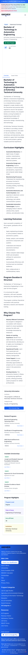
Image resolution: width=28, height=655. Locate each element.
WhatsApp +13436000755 (11, 645)
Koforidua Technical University (13, 37)
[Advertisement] (14, 61)
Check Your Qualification (9, 562)
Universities (4, 568)
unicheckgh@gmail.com (19, 644)
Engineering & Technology (15, 24)
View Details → (20, 425)
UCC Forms (4, 626)
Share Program (10, 42)
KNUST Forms (5, 623)
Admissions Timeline (7, 618)
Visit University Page (14, 408)
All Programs (5, 613)
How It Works (5, 565)
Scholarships (5, 575)
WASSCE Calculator (7, 573)
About (3, 580)
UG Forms (4, 621)
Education (4, 598)
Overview (6, 75)
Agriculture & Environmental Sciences (12, 593)
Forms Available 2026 (7, 570)
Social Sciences (5, 603)
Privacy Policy (5, 583)
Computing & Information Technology (12, 595)
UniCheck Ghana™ (10, 649)
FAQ (2, 578)
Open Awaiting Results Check (9, 10)
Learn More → (7, 467)
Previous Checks (6, 616)
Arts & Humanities (6, 600)
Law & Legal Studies (7, 590)
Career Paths (14, 75)
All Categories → (6, 605)
